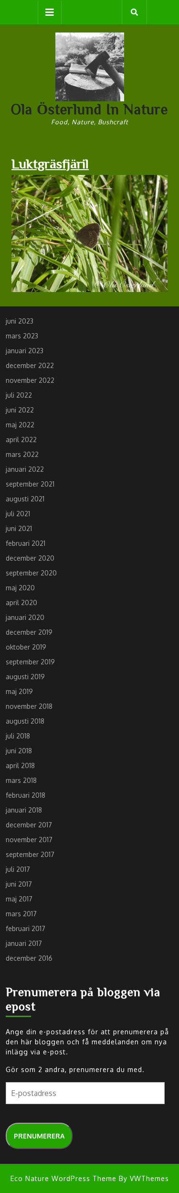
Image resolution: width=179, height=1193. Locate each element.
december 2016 (29, 958)
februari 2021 (25, 543)
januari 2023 (24, 351)
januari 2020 (25, 617)
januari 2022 (25, 469)
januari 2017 (24, 943)
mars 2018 (21, 780)
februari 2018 (25, 795)
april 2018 (20, 765)
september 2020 (31, 573)
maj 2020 (20, 588)
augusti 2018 (25, 721)
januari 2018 (24, 810)
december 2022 (30, 365)
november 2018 (29, 706)
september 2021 (30, 484)
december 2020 (30, 558)
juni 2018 (19, 751)
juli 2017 (18, 869)
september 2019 (30, 662)
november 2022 (30, 380)
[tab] (50, 12)
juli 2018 (18, 736)
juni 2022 (20, 410)
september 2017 (30, 854)
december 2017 (29, 825)
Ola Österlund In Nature (89, 109)
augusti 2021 (25, 499)
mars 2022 (22, 454)
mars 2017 (21, 914)
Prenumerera (39, 1136)
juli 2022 (19, 395)
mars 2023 (22, 336)
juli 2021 (18, 514)
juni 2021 (19, 528)
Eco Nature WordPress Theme (63, 1178)
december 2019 (29, 632)
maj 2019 (19, 691)
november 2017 (29, 839)
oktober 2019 (26, 647)
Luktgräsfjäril (50, 163)
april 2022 (21, 439)
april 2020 (21, 602)
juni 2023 (19, 321)
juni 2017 (19, 884)
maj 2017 (19, 899)
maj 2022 (20, 425)
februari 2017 (25, 928)
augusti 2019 (25, 676)
